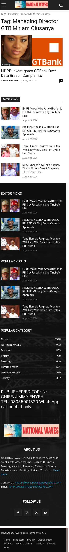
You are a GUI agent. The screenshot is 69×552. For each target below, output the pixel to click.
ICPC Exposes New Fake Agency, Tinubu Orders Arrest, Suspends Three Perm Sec (41, 168)
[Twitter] (36, 512)
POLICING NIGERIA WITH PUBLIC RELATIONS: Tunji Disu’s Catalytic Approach (41, 131)
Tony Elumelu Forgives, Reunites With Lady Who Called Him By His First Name (41, 150)
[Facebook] (18, 512)
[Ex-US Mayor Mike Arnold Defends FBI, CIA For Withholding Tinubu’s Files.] (10, 113)
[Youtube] (45, 512)
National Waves (9, 80)
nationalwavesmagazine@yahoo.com (31, 486)
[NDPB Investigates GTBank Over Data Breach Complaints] (32, 50)
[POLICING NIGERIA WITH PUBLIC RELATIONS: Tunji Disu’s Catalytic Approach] (10, 132)
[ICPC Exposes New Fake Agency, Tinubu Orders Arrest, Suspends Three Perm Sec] (10, 169)
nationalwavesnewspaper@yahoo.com (38, 482)
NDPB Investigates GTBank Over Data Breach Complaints (28, 73)
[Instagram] (27, 512)
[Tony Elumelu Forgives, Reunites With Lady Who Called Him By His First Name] (10, 150)
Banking (6, 64)
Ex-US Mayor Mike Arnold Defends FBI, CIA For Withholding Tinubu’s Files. (42, 112)
